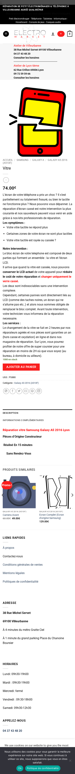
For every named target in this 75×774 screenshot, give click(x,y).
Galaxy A (38, 159)
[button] (6, 34)
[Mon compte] (53, 34)
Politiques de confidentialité (20, 581)
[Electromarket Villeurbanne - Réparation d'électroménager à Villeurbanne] (30, 34)
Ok (19, 768)
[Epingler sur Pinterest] (32, 391)
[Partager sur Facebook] (13, 391)
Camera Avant (11, 514)
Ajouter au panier (21, 367)
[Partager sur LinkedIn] (39, 391)
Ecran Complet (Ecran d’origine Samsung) (51, 516)
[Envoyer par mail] (26, 391)
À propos (8, 547)
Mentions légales (14, 573)
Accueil (8, 159)
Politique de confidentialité (43, 768)
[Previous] (3, 502)
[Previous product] (6, 180)
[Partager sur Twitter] (19, 391)
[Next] (72, 502)
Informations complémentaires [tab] (23, 420)
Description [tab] (10, 413)
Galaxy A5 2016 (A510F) (26, 383)
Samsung (23, 159)
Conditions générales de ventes (23, 564)
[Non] (70, 762)
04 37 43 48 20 (12, 731)
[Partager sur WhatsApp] (6, 391)
